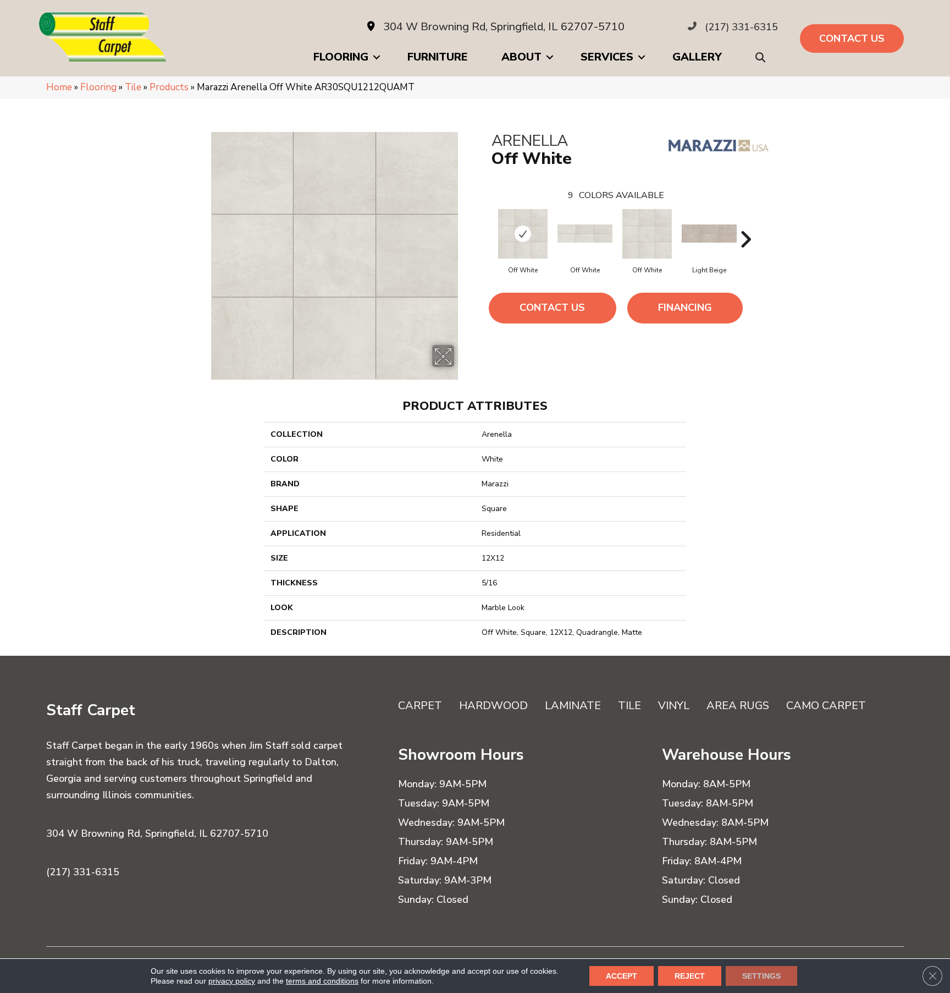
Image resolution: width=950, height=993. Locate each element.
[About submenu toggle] (550, 57)
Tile (133, 87)
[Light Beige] (709, 233)
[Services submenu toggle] (641, 57)
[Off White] (522, 233)
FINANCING (685, 307)
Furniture (437, 57)
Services (607, 57)
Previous (486, 222)
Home (59, 87)
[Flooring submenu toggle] (376, 57)
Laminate (573, 705)
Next (745, 222)
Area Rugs (737, 705)
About (521, 57)
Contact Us (552, 307)
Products (169, 87)
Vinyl (673, 705)
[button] (762, 57)
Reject (690, 976)
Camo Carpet (826, 705)
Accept (621, 976)
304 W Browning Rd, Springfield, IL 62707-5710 (504, 26)
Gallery (697, 57)
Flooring (340, 57)
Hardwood (493, 705)
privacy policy (231, 980)
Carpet (420, 705)
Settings (761, 976)
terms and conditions (322, 980)
